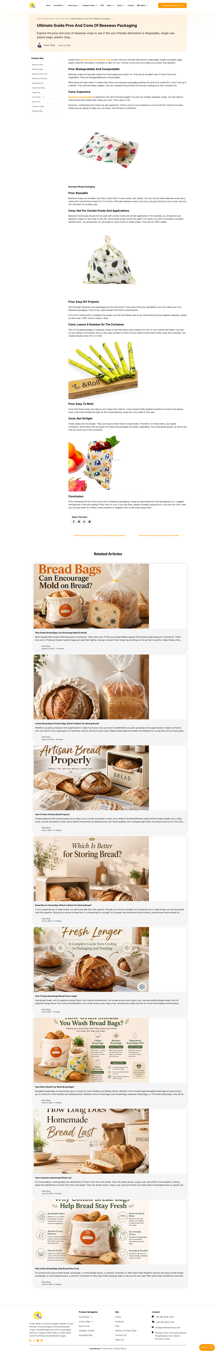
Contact (131, 5)
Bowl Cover (36, 102)
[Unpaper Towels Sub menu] (96, 5)
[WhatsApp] (89, 522)
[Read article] (91, 596)
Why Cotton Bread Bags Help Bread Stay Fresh (57, 1268)
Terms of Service (120, 1349)
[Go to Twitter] (34, 1341)
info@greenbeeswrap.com (172, 5)
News (109, 5)
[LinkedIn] (84, 522)
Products (119, 1321)
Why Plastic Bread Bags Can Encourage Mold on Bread (61, 633)
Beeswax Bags (37, 69)
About (119, 5)
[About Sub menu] (123, 5)
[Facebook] (74, 522)
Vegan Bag (36, 92)
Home (48, 5)
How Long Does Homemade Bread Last (53, 1178)
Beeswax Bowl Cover (39, 74)
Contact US (120, 1335)
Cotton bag (72, 5)
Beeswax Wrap (37, 65)
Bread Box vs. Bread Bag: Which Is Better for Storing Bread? (63, 905)
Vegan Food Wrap (38, 88)
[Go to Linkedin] (30, 1341)
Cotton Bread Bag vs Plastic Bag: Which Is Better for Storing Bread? (67, 723)
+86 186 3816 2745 (164, 1317)
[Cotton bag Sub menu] (78, 5)
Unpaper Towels (88, 5)
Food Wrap (58, 5)
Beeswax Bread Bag (39, 78)
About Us (119, 1339)
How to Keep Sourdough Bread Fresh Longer (56, 996)
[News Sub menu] (113, 5)
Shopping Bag (37, 111)
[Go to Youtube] (38, 1341)
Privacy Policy (107, 1349)
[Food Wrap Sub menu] (64, 5)
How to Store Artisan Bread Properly (52, 814)
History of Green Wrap (126, 1330)
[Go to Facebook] (42, 1341)
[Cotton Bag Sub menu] (43, 97)
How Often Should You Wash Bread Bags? (54, 1087)
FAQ (102, 5)
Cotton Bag (36, 97)
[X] (79, 522)
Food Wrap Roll (37, 83)
